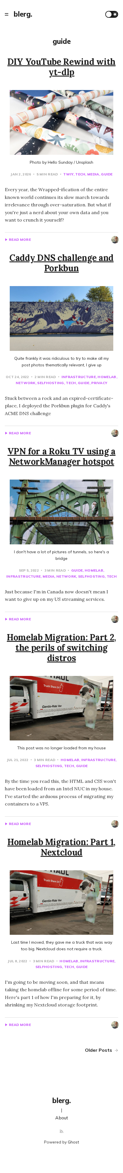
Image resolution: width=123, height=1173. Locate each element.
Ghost (73, 1142)
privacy (99, 383)
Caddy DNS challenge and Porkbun (61, 262)
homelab (107, 377)
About (61, 1118)
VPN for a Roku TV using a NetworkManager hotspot (61, 456)
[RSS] (61, 1131)
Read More (20, 239)
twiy (68, 174)
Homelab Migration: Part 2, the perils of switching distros (61, 647)
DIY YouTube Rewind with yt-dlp (61, 66)
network (66, 576)
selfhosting (50, 383)
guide (107, 174)
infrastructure (78, 377)
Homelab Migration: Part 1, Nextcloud (61, 847)
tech (80, 174)
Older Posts (99, 1050)
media (93, 174)
